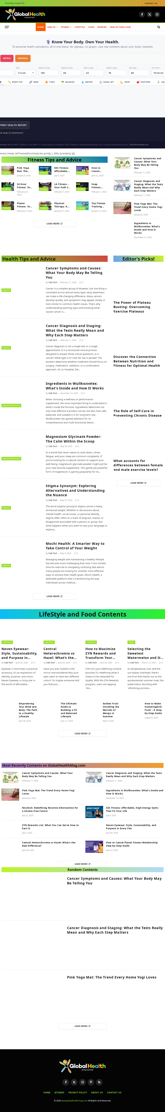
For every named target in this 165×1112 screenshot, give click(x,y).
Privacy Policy (77, 1092)
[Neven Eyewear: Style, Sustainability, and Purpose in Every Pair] (19, 634)
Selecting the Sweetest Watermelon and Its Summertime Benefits (144, 653)
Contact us (151, 3)
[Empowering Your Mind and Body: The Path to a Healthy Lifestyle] (8, 707)
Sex (17, 68)
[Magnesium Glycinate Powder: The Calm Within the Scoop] (21, 447)
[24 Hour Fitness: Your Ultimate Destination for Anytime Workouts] (7, 186)
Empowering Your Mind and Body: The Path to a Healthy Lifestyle (28, 710)
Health (51, 27)
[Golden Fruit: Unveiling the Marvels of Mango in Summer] (92, 707)
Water (87, 82)
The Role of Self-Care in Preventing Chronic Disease (137, 413)
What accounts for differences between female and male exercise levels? (138, 465)
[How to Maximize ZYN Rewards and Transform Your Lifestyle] (103, 634)
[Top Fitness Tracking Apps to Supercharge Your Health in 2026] (82, 205)
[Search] (158, 27)
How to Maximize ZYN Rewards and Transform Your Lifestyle (100, 653)
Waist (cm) (111, 68)
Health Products (11, 405)
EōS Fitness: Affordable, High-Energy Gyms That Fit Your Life (61, 169)
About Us (97, 1092)
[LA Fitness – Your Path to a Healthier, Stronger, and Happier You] (45, 186)
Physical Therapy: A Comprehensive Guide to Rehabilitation (63, 205)
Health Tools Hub (120, 27)
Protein (143, 82)
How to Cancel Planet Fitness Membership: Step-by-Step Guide (99, 169)
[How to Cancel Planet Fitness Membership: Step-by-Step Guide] (82, 170)
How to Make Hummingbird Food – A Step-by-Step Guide (153, 708)
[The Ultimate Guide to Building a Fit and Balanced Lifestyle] (51, 707)
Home (40, 27)
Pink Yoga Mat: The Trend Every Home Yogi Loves (24, 169)
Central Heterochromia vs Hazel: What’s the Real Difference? (59, 653)
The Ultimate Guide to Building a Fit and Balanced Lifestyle (69, 710)
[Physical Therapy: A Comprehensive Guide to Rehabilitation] (45, 205)
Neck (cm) (88, 68)
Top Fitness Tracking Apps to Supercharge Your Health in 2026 (99, 205)
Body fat (15, 82)
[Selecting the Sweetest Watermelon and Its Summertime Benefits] (145, 634)
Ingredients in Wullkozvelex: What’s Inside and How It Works (147, 228)
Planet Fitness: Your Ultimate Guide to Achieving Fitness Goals (25, 205)
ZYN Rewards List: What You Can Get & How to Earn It (50, 827)
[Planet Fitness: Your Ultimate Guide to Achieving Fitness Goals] (7, 205)
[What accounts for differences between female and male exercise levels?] (138, 439)
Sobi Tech (53, 282)
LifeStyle (80, 27)
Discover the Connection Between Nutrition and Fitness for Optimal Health (136, 361)
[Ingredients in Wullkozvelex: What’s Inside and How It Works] (122, 227)
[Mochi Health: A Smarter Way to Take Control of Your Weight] (21, 553)
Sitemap (59, 1092)
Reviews (102, 27)
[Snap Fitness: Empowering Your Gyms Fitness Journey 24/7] (82, 186)
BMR (34, 82)
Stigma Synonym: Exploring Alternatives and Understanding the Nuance (75, 490)
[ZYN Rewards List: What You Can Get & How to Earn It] (10, 829)
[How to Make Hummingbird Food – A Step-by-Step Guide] (134, 707)
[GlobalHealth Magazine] (25, 14)
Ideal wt (106, 82)
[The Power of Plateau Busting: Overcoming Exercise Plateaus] (138, 281)
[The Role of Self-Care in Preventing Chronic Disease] (138, 390)
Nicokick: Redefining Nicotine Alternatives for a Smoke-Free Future (50, 809)
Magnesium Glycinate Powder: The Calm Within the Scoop (73, 438)
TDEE (50, 82)
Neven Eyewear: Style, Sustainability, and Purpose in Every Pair (19, 653)
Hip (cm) (132, 68)
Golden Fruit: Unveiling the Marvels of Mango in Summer (111, 710)
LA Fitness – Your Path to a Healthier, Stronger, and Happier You (62, 186)
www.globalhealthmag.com (74, 1100)
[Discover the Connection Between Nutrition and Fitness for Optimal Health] (138, 335)
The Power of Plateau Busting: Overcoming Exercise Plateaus (132, 306)
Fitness (65, 27)
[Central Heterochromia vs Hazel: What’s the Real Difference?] (62, 634)
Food (91, 27)
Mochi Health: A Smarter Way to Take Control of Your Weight (75, 545)
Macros (68, 82)
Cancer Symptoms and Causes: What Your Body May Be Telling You (147, 163)
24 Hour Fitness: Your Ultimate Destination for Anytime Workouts (25, 186)
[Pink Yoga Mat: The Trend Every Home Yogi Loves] (7, 170)
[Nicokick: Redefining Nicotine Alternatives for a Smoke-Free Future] (10, 812)
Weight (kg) (67, 68)
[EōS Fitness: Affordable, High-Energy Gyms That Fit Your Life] (45, 170)
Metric (7, 58)
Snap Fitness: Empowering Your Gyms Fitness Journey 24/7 (99, 186)
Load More (53, 223)
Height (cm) (44, 68)
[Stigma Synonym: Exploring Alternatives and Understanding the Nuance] (21, 496)
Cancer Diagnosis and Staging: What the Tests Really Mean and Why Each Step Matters (148, 186)
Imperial (23, 58)
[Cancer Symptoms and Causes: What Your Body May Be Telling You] (122, 163)
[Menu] (7, 27)
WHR (125, 82)
